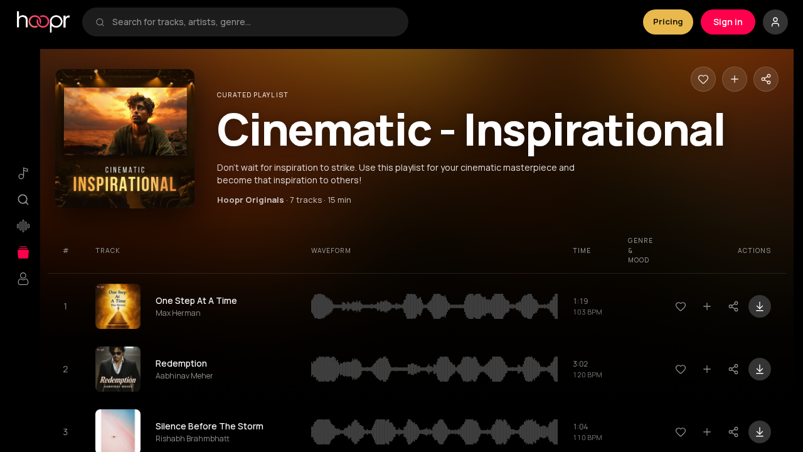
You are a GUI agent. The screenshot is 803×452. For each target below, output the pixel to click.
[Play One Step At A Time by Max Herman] (118, 306)
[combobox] (253, 22)
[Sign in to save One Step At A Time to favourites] (680, 306)
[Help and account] (775, 22)
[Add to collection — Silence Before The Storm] (707, 432)
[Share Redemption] (733, 369)
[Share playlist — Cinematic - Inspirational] (766, 79)
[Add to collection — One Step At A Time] (707, 306)
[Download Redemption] (759, 369)
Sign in (728, 22)
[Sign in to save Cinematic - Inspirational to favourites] (703, 79)
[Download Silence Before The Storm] (759, 432)
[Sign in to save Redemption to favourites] (680, 369)
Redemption (181, 363)
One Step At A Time (196, 300)
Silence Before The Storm (209, 426)
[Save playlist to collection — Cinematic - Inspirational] (734, 79)
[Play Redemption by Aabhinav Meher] (118, 369)
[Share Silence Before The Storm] (733, 432)
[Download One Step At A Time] (759, 306)
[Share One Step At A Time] (733, 306)
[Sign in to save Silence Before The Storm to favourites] (680, 432)
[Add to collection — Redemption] (707, 369)
